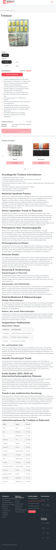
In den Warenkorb (12, 74)
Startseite (2, 10)
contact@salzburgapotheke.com (36, 501)
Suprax (15, 159)
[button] (15, 162)
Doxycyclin (41, 159)
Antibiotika (7, 10)
